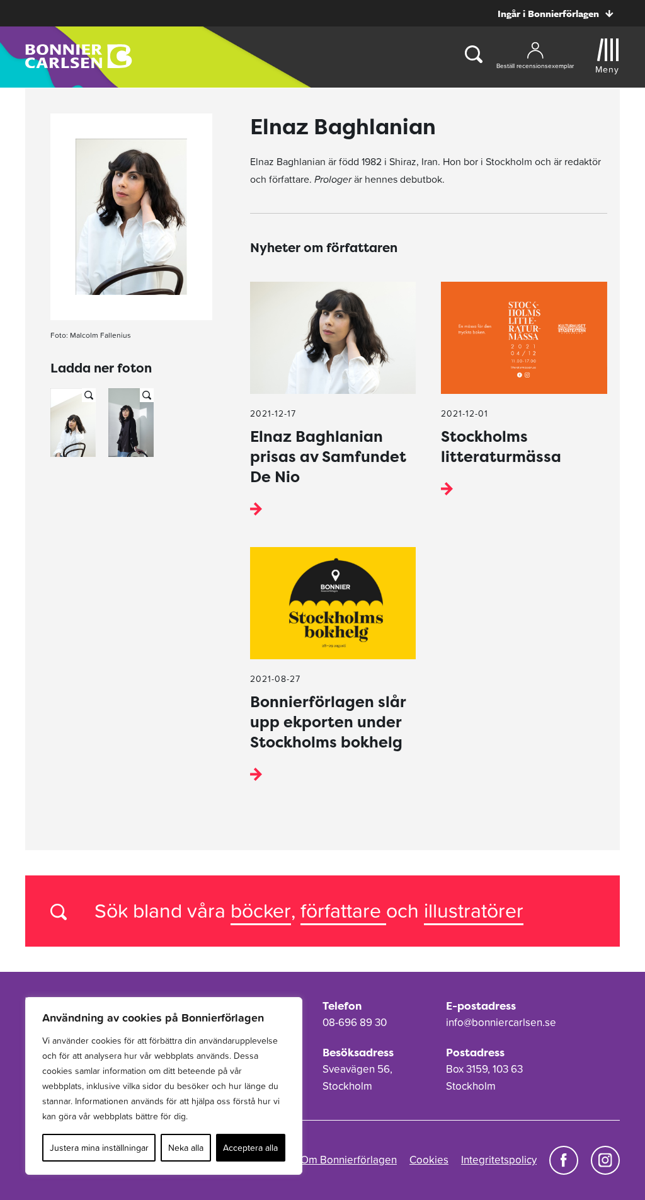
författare (343, 910)
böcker (261, 910)
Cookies (428, 1159)
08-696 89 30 (354, 1022)
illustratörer (473, 910)
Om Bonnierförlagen (348, 1159)
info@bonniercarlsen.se (501, 1022)
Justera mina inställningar (99, 1147)
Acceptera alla (250, 1147)
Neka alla (185, 1147)
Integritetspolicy (499, 1159)
